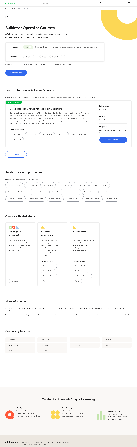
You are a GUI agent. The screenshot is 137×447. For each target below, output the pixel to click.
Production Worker (47, 134)
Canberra (44, 350)
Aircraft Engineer (48, 271)
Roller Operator (111, 199)
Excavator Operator (39, 192)
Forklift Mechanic (72, 192)
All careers (12, 17)
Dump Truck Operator (15, 199)
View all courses (16, 73)
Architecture (79, 231)
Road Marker (106, 192)
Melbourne (76, 345)
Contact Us (25, 442)
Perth (10, 350)
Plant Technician (17, 134)
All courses (15, 281)
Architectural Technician (82, 276)
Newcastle (108, 340)
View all (16, 154)
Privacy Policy (50, 442)
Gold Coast (45, 340)
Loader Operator (90, 192)
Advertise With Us (37, 442)
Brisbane (12, 340)
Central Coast (13, 345)
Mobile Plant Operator (92, 199)
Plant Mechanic (16, 139)
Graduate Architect (81, 266)
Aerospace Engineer (49, 266)
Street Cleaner (62, 134)
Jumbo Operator (73, 199)
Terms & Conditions (63, 442)
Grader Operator (55, 199)
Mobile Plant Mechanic (99, 185)
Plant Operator (32, 134)
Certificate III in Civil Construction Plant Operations (36, 108)
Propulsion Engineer (49, 276)
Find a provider (113, 140)
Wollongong (45, 345)
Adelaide (108, 345)
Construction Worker (36, 199)
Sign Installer (56, 192)
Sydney (75, 340)
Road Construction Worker (80, 134)
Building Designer (80, 271)
